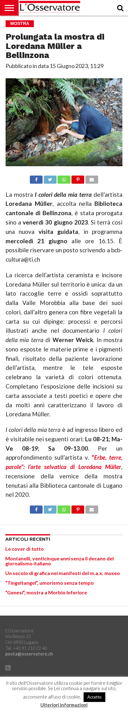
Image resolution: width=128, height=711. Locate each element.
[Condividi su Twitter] (50, 178)
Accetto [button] (94, 696)
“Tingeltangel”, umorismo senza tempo (49, 583)
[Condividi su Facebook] (36, 178)
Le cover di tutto (24, 549)
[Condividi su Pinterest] (78, 178)
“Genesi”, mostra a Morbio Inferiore (46, 592)
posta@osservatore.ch (29, 653)
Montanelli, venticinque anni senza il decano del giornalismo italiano (59, 560)
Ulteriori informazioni (64, 705)
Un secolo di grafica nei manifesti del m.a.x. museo (62, 573)
